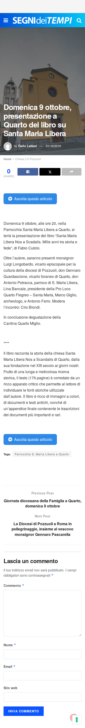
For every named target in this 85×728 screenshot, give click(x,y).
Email (10, 666)
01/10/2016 (53, 146)
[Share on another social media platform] (71, 172)
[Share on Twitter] (49, 172)
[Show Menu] (6, 20)
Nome (10, 644)
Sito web (10, 687)
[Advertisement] (42, 6)
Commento (14, 585)
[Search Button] (79, 20)
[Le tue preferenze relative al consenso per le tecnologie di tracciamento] (76, 719)
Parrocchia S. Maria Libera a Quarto (42, 454)
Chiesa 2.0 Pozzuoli (28, 159)
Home (7, 159)
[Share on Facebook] (27, 172)
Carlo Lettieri (27, 146)
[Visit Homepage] (42, 20)
